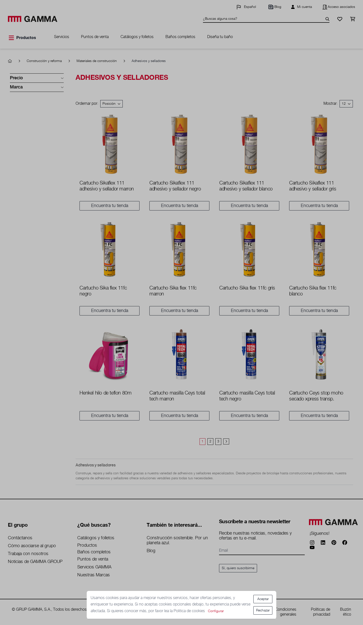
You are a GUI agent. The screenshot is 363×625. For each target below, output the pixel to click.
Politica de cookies (190, 611)
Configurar (216, 611)
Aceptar (263, 599)
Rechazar (263, 610)
